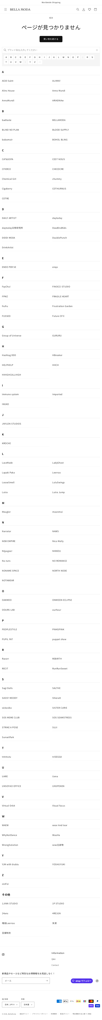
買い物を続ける (51, 39)
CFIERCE (6, 169)
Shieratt (56, 697)
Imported (57, 394)
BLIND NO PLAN (10, 129)
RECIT (5, 668)
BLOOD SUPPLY (60, 129)
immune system (10, 394)
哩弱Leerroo (8, 923)
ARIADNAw (58, 100)
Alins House (8, 90)
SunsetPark (8, 737)
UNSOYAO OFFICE (11, 786)
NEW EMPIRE (8, 541)
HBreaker (57, 355)
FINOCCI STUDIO (61, 286)
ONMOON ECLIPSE (62, 599)
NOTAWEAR (8, 580)
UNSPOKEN (58, 786)
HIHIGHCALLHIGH (11, 374)
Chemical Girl (9, 178)
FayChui (6, 286)
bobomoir (7, 139)
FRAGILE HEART (60, 296)
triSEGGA (57, 756)
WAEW (5, 825)
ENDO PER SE (9, 267)
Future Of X (58, 316)
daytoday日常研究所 (12, 227)
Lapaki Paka (8, 472)
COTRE (5, 198)
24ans (5, 913)
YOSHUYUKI (58, 864)
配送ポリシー (64, 1014)
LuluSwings (58, 482)
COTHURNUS (59, 188)
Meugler (6, 511)
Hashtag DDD (9, 355)
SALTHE (56, 688)
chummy (57, 178)
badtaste (6, 120)
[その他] (39, 62)
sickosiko (7, 707)
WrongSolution (10, 844)
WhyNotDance (9, 835)
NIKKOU (56, 550)
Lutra (5, 492)
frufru (5, 306)
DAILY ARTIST (9, 218)
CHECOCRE (58, 169)
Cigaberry (7, 188)
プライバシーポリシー (40, 1014)
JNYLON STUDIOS (11, 423)
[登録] (47, 981)
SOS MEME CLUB (11, 717)
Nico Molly (58, 541)
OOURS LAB (8, 609)
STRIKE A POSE (10, 727)
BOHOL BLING (60, 139)
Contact (55, 965)
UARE (5, 776)
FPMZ (5, 296)
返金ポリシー (24, 1014)
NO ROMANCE (59, 560)
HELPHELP (7, 364)
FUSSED (6, 316)
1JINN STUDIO (10, 903)
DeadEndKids (59, 227)
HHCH (55, 364)
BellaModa (12, 1014)
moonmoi (57, 511)
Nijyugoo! (7, 550)
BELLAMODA (58, 120)
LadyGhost (58, 462)
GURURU (57, 335)
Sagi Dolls (7, 688)
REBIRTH (57, 658)
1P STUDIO (58, 903)
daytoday (57, 218)
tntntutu (6, 756)
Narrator (6, 531)
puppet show (59, 639)
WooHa (56, 835)
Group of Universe (11, 335)
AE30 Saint (7, 80)
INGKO (5, 404)
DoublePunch (59, 237)
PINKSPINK (58, 629)
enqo (55, 267)
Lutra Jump (58, 492)
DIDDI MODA (8, 237)
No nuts (6, 560)
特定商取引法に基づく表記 (82, 1014)
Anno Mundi (58, 90)
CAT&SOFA (7, 159)
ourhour (56, 609)
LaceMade (7, 462)
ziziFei (5, 883)
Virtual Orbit (8, 805)
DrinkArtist (7, 247)
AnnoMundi (8, 100)
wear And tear (59, 825)
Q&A (54, 959)
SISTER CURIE (59, 707)
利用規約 (54, 1014)
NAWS (55, 531)
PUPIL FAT (7, 639)
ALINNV (56, 80)
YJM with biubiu (10, 864)
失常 (54, 923)
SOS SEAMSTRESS (62, 717)
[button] (5, 9)
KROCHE (6, 443)
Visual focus (58, 805)
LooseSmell (8, 482)
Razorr (5, 658)
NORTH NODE (59, 570)
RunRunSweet (59, 668)
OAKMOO (7, 599)
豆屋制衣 (6, 932)
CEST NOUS (58, 159)
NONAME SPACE (10, 570)
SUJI (54, 727)
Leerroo (56, 472)
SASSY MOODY (10, 697)
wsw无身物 (58, 844)
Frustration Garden (62, 306)
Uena (55, 776)
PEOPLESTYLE (9, 629)
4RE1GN (56, 913)
